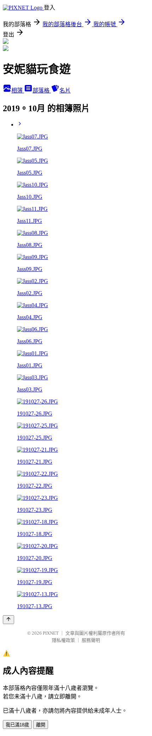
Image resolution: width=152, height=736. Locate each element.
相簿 (17, 90)
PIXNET (51, 633)
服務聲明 (91, 640)
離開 (40, 724)
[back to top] (8, 619)
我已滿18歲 (17, 724)
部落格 (42, 90)
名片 (65, 90)
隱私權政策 (63, 640)
